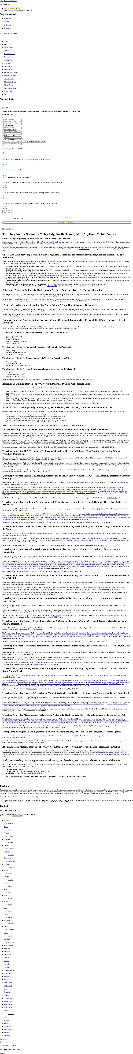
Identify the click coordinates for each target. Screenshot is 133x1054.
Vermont (6, 1020)
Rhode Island (8, 1001)
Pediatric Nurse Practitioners (62, 566)
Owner (98, 635)
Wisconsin (7, 1032)
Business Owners (26, 635)
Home (6, 41)
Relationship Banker (68, 493)
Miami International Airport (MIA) (93, 704)
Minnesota (7, 951)
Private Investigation (10, 82)
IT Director (111, 458)
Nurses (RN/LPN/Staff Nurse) (109, 565)
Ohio (5, 989)
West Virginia (8, 1029)
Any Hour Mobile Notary (54, 242)
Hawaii (6, 883)
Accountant (112, 487)
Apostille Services (9, 54)
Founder (61, 721)
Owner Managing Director (10, 636)
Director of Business (65, 635)
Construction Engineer (103, 587)
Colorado (7, 852)
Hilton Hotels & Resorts (30, 682)
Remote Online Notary (11, 72)
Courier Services (9, 79)
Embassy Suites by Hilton (104, 680)
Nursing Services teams (30, 566)
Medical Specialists (74, 565)
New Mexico (8, 976)
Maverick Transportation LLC (28, 659)
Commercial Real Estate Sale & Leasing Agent (105, 514)
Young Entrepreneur (72, 722)
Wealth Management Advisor (86, 493)
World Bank (88, 435)
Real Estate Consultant (94, 515)
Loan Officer (79, 491)
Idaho (5, 889)
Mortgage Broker (121, 491)
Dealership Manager (97, 657)
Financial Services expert (105, 489)
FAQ (5, 94)
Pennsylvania (8, 998)
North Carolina (8, 982)
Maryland (7, 939)
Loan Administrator (48, 491)
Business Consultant (83, 633)
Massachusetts (8, 945)
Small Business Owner (92, 636)
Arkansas (7, 839)
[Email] (66, 1042)
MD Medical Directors (61, 565)
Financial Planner (70, 489)
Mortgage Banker (109, 491)
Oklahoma (7, 992)
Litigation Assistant (79, 540)
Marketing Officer (89, 635)
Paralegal (88, 540)
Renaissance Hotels (79, 684)
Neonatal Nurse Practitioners (90, 565)
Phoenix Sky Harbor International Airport (28, 704)
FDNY (115, 433)
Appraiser (82, 514)
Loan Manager (70, 491)
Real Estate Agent (46, 515)
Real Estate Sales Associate (108, 517)
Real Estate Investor (59, 517)
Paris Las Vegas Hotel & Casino (62, 684)
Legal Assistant (36, 540)
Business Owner (117, 633)
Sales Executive (58, 636)
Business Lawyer (85, 538)
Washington (7, 1026)
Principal (81, 610)
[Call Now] (66, 1039)
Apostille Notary (34, 754)
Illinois (6, 895)
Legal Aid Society (24, 540)
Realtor (17, 519)
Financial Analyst (58, 489)
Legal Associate (47, 540)
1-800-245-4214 (15, 8)
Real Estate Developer (23, 517)
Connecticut (7, 858)
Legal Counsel (56, 540)
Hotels (20, 684)
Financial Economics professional (86, 489)
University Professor (98, 610)
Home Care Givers (94, 563)
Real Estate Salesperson (60, 515)
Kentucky (7, 920)
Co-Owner (27, 721)
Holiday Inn (42, 682)
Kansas (6, 914)
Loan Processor (88, 491)
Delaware (7, 864)
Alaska (6, 827)
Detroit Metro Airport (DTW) (113, 702)
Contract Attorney (96, 538)
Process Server (8, 51)
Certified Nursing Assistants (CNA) (113, 561)
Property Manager (35, 515)
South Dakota (8, 1007)
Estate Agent (124, 514)
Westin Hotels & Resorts (27, 685)
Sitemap (2, 1053)
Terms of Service (9, 91)
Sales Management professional (73, 636)
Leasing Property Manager (10, 515)
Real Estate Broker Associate (77, 515)
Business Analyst (71, 633)
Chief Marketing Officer (50, 635)
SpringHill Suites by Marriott (95, 684)
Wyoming (7, 1035)
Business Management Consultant (101, 633)
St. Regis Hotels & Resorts (112, 684)
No (6, 154)
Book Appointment (8, 229)
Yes (6, 152)
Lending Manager (35, 491)
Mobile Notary (8, 47)
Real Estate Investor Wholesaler (75, 517)
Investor (83, 721)
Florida (6, 870)
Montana (6, 961)
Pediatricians (75, 566)
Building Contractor (90, 587)
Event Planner (53, 721)
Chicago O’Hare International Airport (90, 702)
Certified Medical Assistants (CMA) (90, 561)
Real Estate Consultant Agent (111, 515)
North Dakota (8, 986)
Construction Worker (33, 589)
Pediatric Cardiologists (45, 566)
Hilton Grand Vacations (15, 682)
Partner (21, 636)
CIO (106, 458)
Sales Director (48, 636)
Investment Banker (119, 489)
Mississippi (7, 954)
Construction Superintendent (74, 589)
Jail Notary (7, 63)
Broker (88, 514)
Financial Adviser (47, 489)
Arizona (6, 833)
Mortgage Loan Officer (23, 493)
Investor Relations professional (96, 721)
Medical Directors (32, 565)
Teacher (87, 610)
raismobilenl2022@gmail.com (23, 10)
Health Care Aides (36, 563)
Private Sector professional (22, 722)
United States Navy (54, 435)
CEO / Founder (37, 635)
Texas (5, 1011)
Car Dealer (67, 657)
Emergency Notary (10, 75)
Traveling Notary (9, 69)
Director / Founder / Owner (40, 721)
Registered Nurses (92, 566)
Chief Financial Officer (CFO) (31, 489)
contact (23, 766)
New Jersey (7, 973)
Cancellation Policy (10, 88)
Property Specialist (55, 493)
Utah (5, 1017)
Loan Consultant (60, 491)
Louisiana (7, 926)
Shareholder (75, 538)
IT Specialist (119, 458)
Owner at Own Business (118, 635)
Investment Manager (23, 491)
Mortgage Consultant (8, 493)
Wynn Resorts (42, 685)
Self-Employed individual (39, 722)
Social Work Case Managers (108, 566)
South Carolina (8, 1004)
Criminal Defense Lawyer (111, 538)
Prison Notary (8, 66)
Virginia (6, 1023)
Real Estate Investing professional (41, 517)
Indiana (6, 901)
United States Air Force (39, 435)
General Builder (58, 589)
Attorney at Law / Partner (16, 721)
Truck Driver (109, 657)
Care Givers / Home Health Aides (68, 561)
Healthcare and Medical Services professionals (73, 563)
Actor (119, 719)
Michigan (7, 948)
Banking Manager (16, 489)
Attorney (68, 538)
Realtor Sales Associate (29, 519)
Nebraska (7, 964)
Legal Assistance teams (105, 540)
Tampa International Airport (73, 704)
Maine (6, 933)
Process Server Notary (50, 754)
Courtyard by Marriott (88, 680)
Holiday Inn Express (53, 682)
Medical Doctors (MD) (46, 565)
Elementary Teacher (71, 610)
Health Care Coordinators (51, 563)
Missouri (6, 958)
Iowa (5, 908)
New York (7, 979)
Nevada (6, 967)
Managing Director (78, 635)
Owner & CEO (106, 635)
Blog (5, 44)
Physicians (83, 566)
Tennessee (11, 1014)
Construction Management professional (14, 589)
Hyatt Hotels (26, 684)
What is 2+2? (18, 219)
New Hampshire (9, 970)
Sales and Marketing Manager (34, 636)
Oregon (6, 995)
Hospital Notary (9, 60)
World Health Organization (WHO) (105, 435)
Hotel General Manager (93, 682)
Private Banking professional (40, 493)
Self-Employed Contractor (56, 722)
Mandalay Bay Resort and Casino (41, 684)
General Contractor (46, 589)
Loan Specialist (99, 491)
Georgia (6, 877)
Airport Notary (8, 57)
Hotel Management (109, 682)
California (7, 845)
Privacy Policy (8, 85)
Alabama (6, 820)
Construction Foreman (118, 587)
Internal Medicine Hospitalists (17, 565)
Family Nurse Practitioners (22, 563)
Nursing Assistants (17, 566)
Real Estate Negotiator (93, 517)
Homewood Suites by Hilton (69, 682)
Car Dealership (79, 657)
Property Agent (24, 515)
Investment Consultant (9, 491)
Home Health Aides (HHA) (109, 563)
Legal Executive (67, 540)
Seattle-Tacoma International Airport (53, 704)
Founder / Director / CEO (72, 721)
